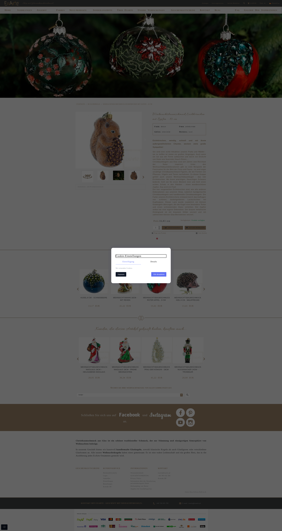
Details (153, 261)
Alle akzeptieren (158, 274)
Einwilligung (128, 261)
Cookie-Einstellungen (128, 256)
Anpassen (121, 274)
